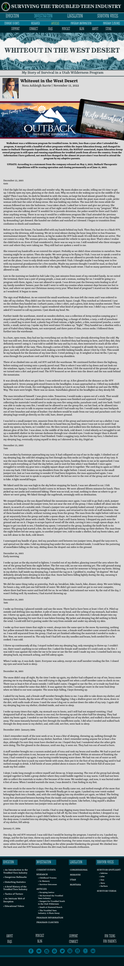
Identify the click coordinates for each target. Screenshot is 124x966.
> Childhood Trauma (47, 878)
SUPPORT (15, 28)
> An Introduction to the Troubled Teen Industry (15, 872)
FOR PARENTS (109, 941)
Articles (41, 889)
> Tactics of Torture (13, 894)
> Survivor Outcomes (47, 884)
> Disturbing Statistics (14, 882)
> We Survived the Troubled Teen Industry (50, 897)
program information (81, 23)
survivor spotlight (108, 870)
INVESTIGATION (43, 16)
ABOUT (95, 28)
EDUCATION (12, 16)
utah (73, 880)
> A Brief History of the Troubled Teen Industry (15, 888)
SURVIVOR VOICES (107, 16)
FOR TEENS (109, 936)
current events (11, 23)
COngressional (79, 870)
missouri (75, 875)
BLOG (81, 28)
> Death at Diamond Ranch (50, 907)
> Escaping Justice (46, 892)
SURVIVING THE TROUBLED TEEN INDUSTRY (66, 7)
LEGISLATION (75, 16)
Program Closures (47, 922)
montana (75, 885)
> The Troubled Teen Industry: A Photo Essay (49, 912)
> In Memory (44, 881)
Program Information (49, 918)
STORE (108, 28)
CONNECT (33, 28)
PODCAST (66, 28)
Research (42, 875)
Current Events (46, 870)
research (35, 23)
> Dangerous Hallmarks (15, 877)
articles (55, 23)
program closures (111, 23)
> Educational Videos (13, 906)
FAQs (50, 28)
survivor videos (106, 891)
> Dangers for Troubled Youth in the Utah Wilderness (51, 902)
